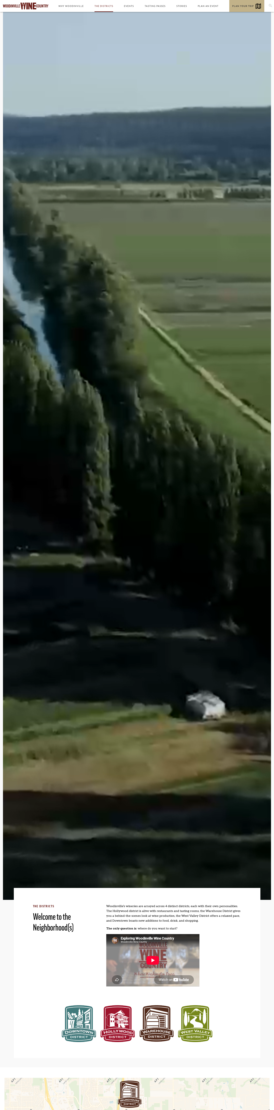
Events (129, 6)
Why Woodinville (71, 6)
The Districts (104, 6)
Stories (181, 6)
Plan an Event (208, 6)
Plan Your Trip (243, 6)
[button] (129, 1094)
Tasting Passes (155, 6)
